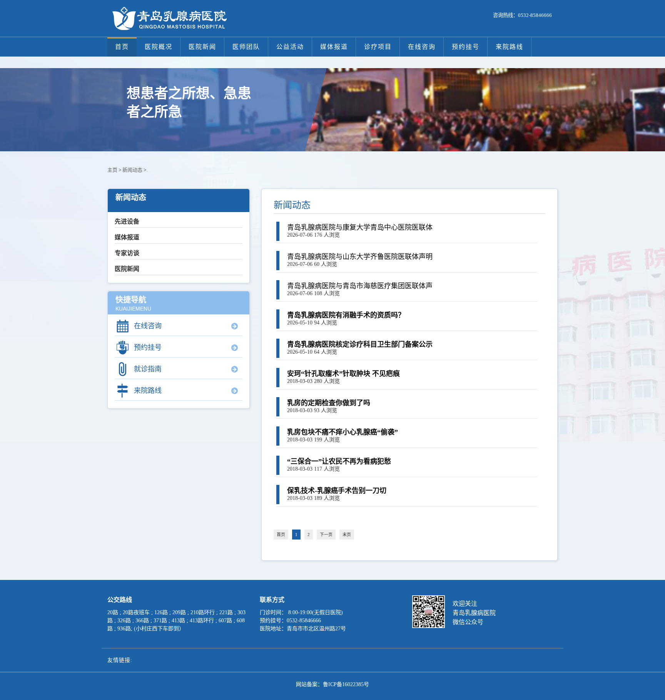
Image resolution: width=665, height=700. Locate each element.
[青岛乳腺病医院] (169, 18)
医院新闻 (202, 46)
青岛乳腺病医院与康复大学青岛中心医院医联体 (360, 227)
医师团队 (246, 46)
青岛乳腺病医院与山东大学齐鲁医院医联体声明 (360, 257)
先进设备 (127, 221)
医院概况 (158, 46)
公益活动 (290, 46)
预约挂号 (466, 46)
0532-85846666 (535, 15)
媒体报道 (334, 46)
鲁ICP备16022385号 (346, 684)
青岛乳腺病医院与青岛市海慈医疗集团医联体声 (360, 286)
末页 (347, 534)
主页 (112, 170)
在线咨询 (422, 46)
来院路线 (509, 46)
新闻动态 (132, 170)
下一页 (326, 534)
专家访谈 (127, 253)
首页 (122, 46)
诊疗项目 (378, 46)
